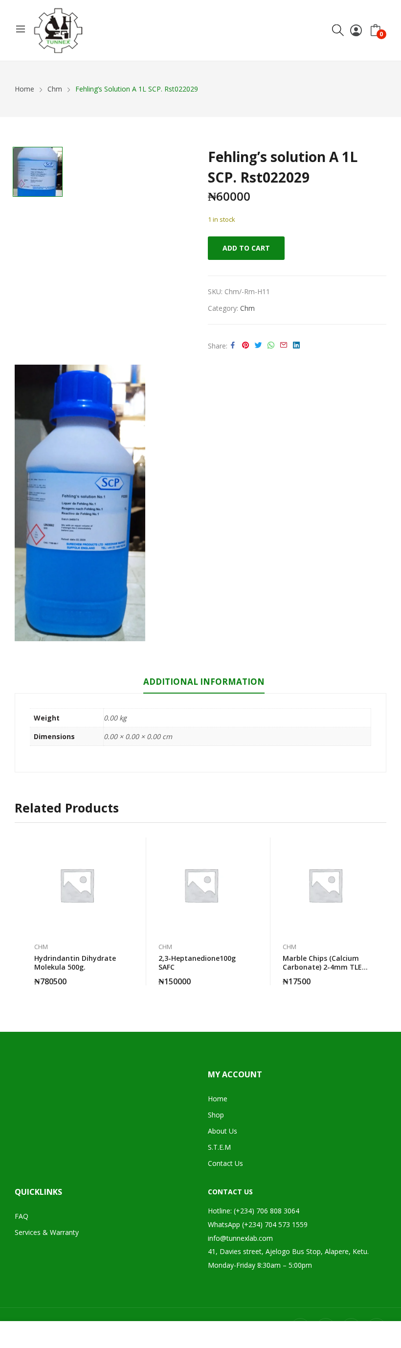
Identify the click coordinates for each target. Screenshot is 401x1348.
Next (379, 911)
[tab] (203, 683)
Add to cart (246, 248)
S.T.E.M (219, 1147)
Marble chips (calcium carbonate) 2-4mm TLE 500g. (322, 966)
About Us (222, 1131)
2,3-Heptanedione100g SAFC (197, 962)
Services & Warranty (47, 1232)
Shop (216, 1114)
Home (217, 1098)
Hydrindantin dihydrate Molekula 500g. (75, 962)
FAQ (21, 1216)
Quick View (119, 847)
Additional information (204, 681)
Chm (247, 308)
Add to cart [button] (119, 975)
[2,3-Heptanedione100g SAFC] (201, 884)
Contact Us (225, 1163)
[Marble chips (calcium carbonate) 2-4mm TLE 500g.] (325, 884)
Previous (22, 911)
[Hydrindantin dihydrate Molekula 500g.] (76, 884)
